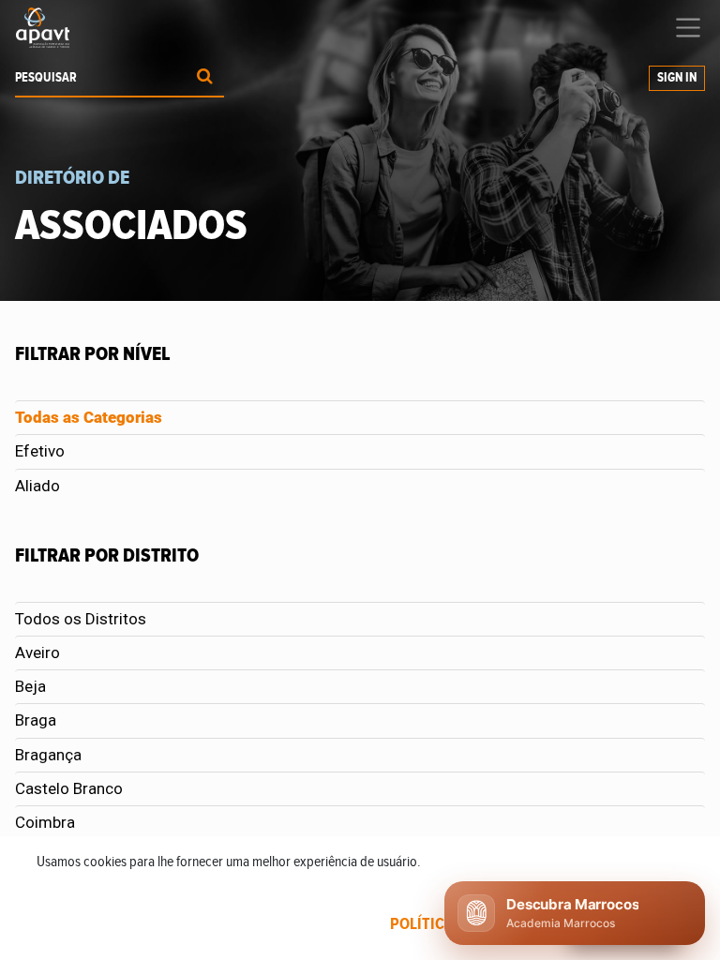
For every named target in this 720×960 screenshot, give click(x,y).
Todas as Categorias (88, 417)
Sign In (677, 77)
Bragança (48, 754)
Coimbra (45, 822)
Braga (35, 720)
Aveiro (37, 652)
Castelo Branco (69, 788)
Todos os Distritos (80, 618)
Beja (30, 686)
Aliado (37, 485)
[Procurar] (205, 78)
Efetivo (40, 451)
